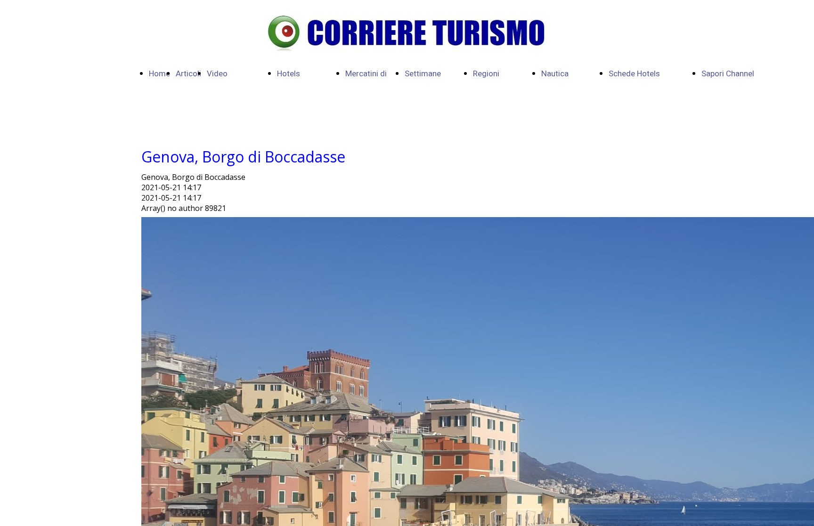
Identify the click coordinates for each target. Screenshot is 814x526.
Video (217, 74)
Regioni (486, 74)
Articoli (188, 74)
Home (159, 74)
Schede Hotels (634, 74)
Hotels (288, 74)
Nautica (555, 74)
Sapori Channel (727, 74)
